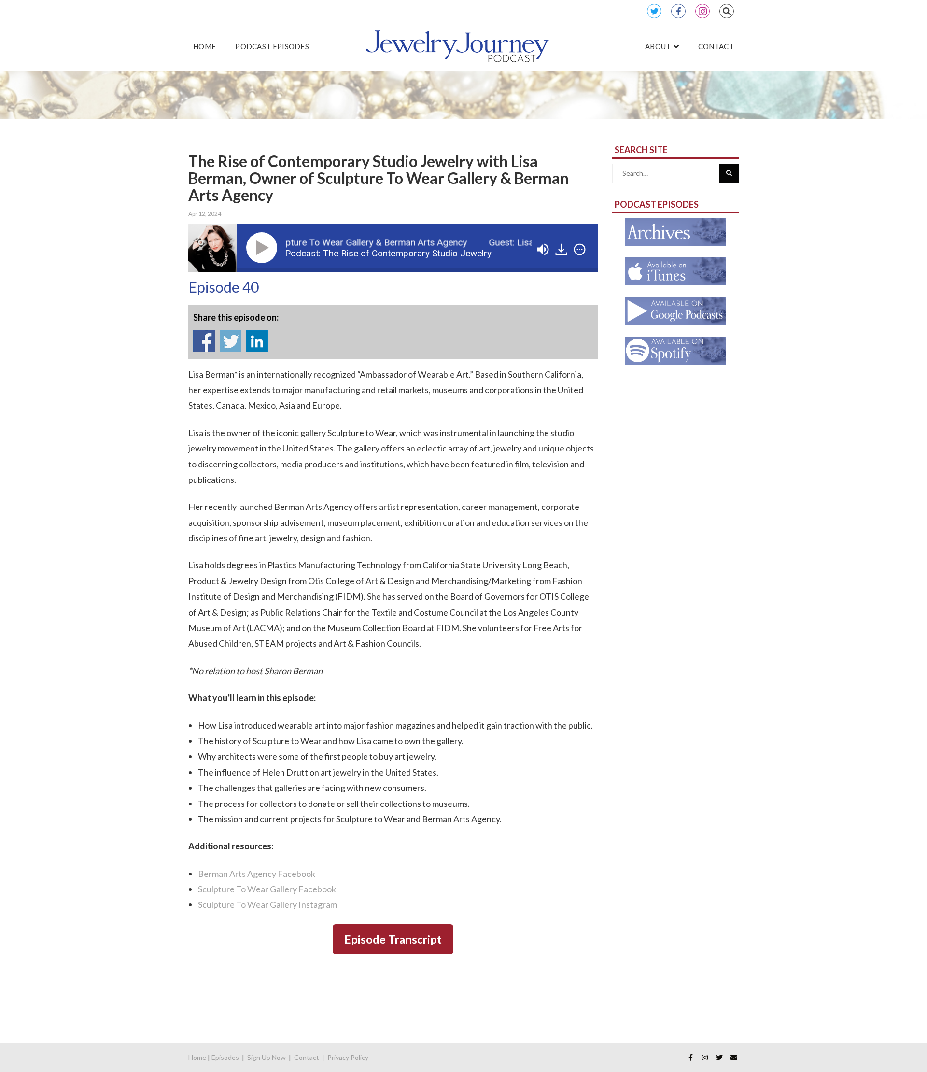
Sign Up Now (266, 1057)
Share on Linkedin (257, 341)
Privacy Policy (347, 1057)
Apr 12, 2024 (204, 213)
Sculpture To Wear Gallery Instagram (267, 904)
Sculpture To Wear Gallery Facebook (267, 889)
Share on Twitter (230, 341)
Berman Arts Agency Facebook (256, 873)
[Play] (263, 247)
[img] (579, 249)
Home (197, 1057)
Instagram (702, 11)
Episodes (225, 1057)
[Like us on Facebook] (690, 1057)
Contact (306, 1057)
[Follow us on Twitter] (719, 1057)
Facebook (678, 11)
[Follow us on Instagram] (705, 1057)
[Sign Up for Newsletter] (734, 1057)
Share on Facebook (204, 341)
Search (726, 11)
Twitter (654, 11)
